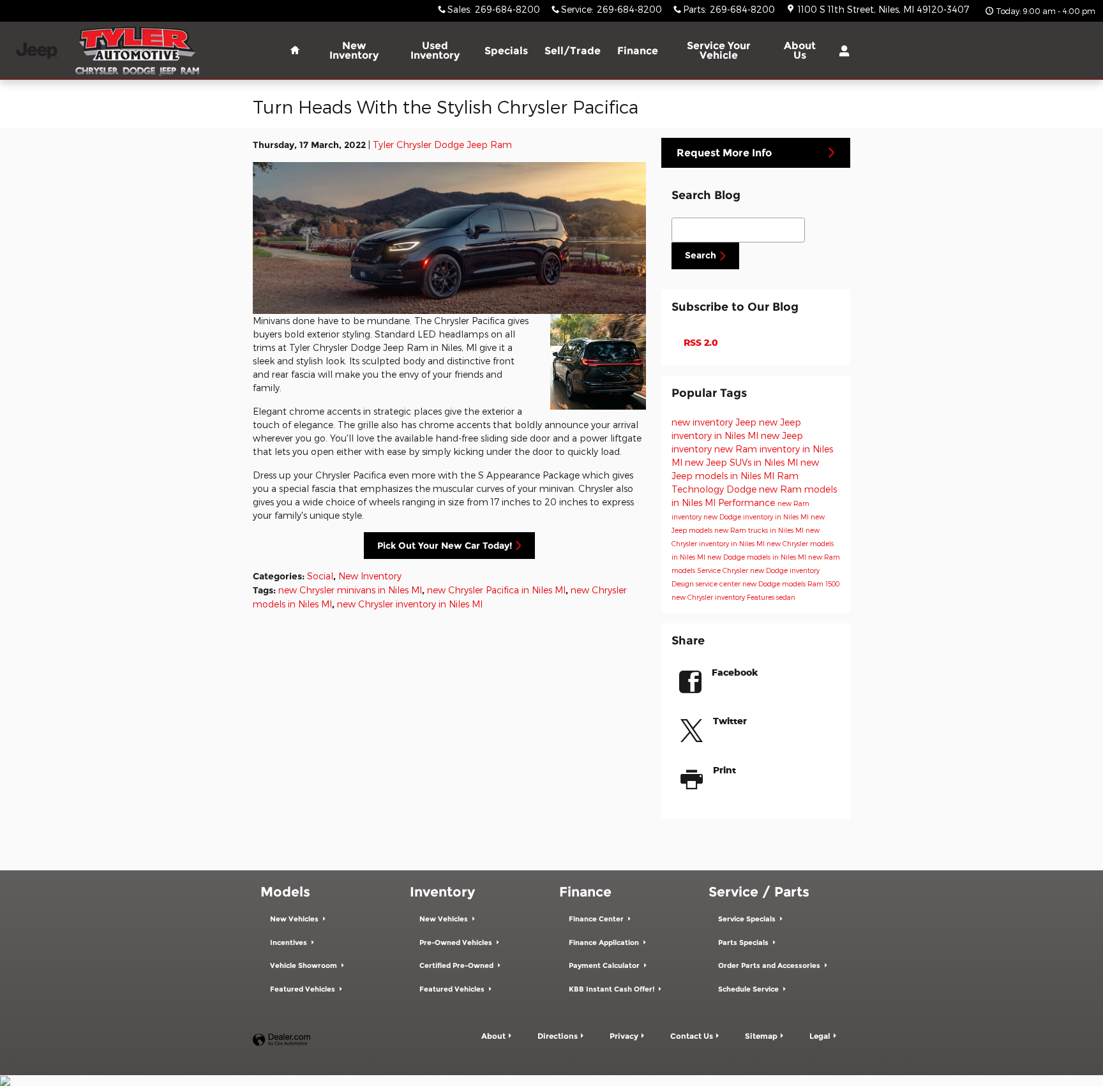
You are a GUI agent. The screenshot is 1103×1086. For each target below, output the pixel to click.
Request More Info (724, 153)
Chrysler (736, 570)
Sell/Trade (572, 51)
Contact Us (691, 1036)
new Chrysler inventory (709, 597)
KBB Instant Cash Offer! (612, 989)
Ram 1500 (823, 583)
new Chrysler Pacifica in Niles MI (496, 589)
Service (710, 570)
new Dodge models (774, 583)
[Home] (36, 50)
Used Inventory (435, 51)
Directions (557, 1036)
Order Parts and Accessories (770, 966)
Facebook (735, 672)
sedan (785, 597)
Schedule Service (749, 989)
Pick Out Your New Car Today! (444, 545)
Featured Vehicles (303, 989)
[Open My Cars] (841, 51)
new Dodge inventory (785, 570)
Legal (819, 1036)
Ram (788, 475)
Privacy (624, 1036)
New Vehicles (295, 919)
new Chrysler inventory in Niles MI (410, 604)
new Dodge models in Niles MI (757, 557)
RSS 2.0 (699, 342)
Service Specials (747, 919)
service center (719, 583)
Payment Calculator (605, 966)
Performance (747, 502)
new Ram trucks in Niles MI (760, 530)
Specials (506, 51)
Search (700, 255)
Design (684, 583)
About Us (800, 51)
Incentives (289, 943)
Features (761, 597)
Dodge (742, 489)
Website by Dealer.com (281, 1040)
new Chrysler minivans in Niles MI (350, 589)
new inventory (703, 422)
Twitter (730, 720)
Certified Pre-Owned (457, 966)
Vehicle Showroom (304, 966)
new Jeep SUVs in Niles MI (742, 462)
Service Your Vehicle (719, 51)
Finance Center (597, 919)
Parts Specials (744, 943)
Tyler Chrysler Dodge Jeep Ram (442, 144)
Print (724, 769)
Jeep (747, 422)
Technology (699, 489)
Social (320, 575)
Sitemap (761, 1036)
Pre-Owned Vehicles (456, 943)
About (493, 1036)
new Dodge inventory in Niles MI (757, 516)
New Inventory (354, 51)
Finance (637, 51)
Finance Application (605, 943)
